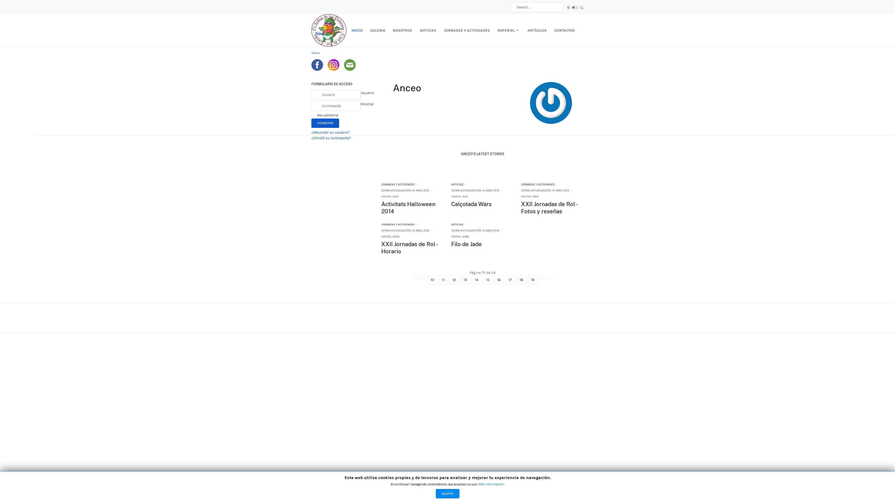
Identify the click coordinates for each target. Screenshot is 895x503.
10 (432, 280)
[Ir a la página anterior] (423, 277)
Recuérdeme (327, 115)
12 (454, 280)
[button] (509, 30)
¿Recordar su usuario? (330, 132)
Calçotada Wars (471, 204)
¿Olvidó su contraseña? (331, 138)
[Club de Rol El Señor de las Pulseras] (328, 30)
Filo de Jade (466, 244)
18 (521, 280)
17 (510, 280)
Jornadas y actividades (398, 184)
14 (476, 280)
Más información (491, 484)
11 (443, 280)
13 (465, 280)
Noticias (457, 184)
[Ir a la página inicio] (415, 277)
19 (532, 280)
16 (499, 280)
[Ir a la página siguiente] (542, 277)
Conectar (325, 123)
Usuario (367, 93)
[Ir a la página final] (550, 277)
